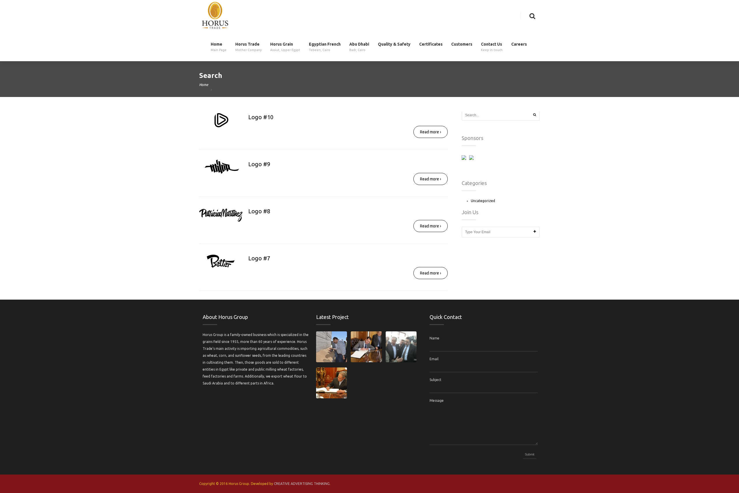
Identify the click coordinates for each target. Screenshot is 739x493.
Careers (519, 44)
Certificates (431, 44)
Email (434, 359)
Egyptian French (325, 47)
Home (219, 47)
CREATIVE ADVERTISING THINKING (302, 483)
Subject (435, 380)
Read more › (430, 132)
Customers (461, 44)
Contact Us (492, 47)
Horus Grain (285, 47)
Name (434, 338)
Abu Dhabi (359, 47)
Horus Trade (248, 47)
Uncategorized (483, 201)
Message (437, 400)
